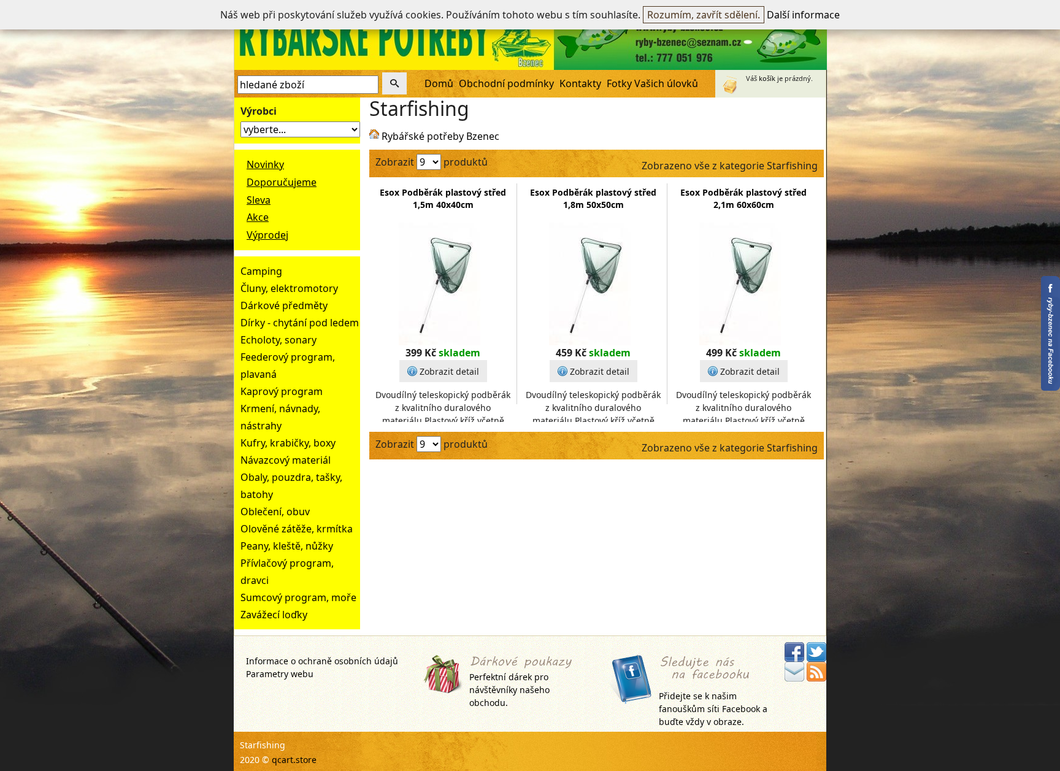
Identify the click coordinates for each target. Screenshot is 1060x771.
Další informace (803, 14)
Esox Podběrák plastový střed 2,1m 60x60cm (743, 198)
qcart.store (294, 759)
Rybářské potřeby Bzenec (440, 136)
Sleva (259, 200)
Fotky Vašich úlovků (652, 83)
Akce (258, 217)
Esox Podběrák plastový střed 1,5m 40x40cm (443, 198)
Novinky (265, 164)
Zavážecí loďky (273, 614)
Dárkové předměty (284, 305)
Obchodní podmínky (506, 83)
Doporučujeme (282, 182)
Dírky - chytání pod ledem (299, 322)
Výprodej (267, 235)
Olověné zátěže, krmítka (296, 528)
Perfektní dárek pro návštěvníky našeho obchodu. (509, 689)
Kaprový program (281, 391)
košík (767, 78)
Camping (261, 271)
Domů (438, 83)
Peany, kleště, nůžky (286, 546)
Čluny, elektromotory (289, 288)
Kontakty (580, 83)
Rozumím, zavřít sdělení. (703, 14)
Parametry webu (279, 674)
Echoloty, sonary (278, 340)
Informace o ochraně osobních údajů (322, 661)
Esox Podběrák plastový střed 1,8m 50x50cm (593, 198)
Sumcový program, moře (298, 597)
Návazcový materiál (285, 460)
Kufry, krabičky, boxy (288, 443)
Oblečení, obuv (275, 511)
